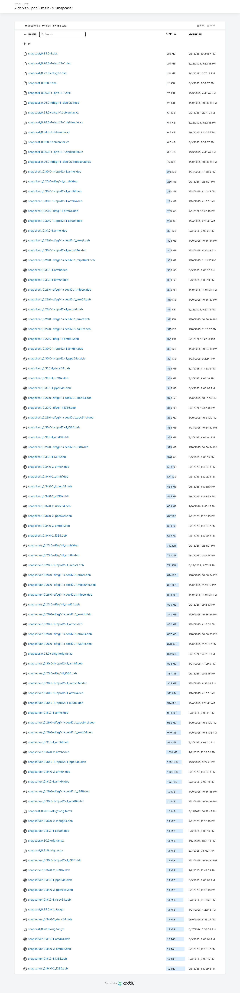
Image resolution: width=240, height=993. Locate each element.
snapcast (63, 8)
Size (169, 34)
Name (32, 34)
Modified (195, 34)
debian (23, 8)
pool (34, 8)
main (45, 8)
